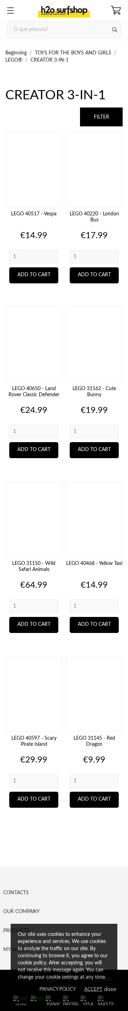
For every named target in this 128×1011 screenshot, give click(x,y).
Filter (101, 117)
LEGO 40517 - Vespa (34, 213)
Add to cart (33, 274)
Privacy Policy (57, 989)
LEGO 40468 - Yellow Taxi (94, 563)
